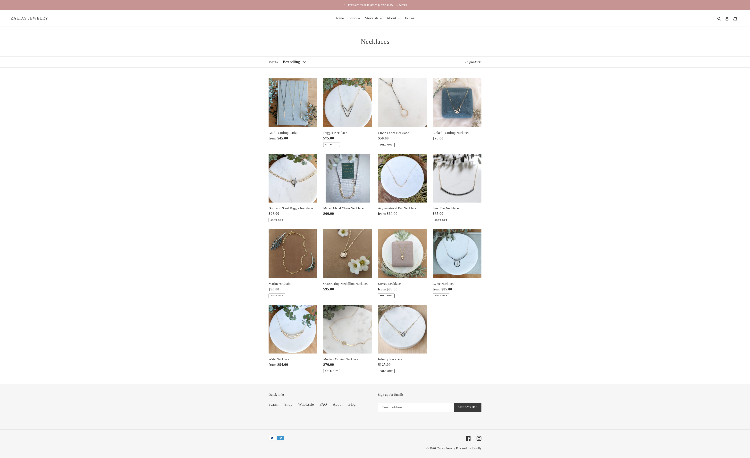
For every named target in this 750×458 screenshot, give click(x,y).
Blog (352, 404)
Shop (288, 404)
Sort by (273, 62)
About (337, 404)
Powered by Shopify (468, 448)
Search (274, 404)
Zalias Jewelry (29, 18)
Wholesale (306, 404)
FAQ (323, 404)
